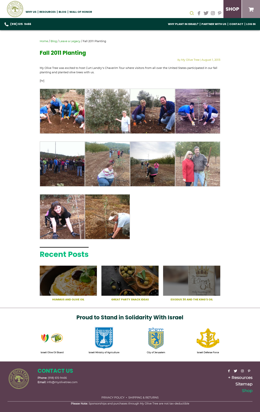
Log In (250, 24)
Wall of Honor (80, 12)
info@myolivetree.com (62, 382)
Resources (242, 377)
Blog (62, 12)
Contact (236, 24)
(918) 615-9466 (20, 24)
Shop (247, 390)
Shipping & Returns (143, 397)
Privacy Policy (112, 397)
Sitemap (243, 383)
